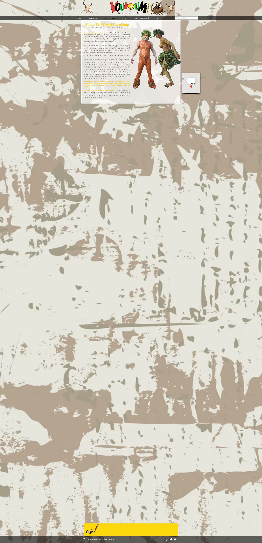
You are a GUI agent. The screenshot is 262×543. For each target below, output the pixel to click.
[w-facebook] (167, 541)
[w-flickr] (175, 539)
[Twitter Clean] (171, 539)
